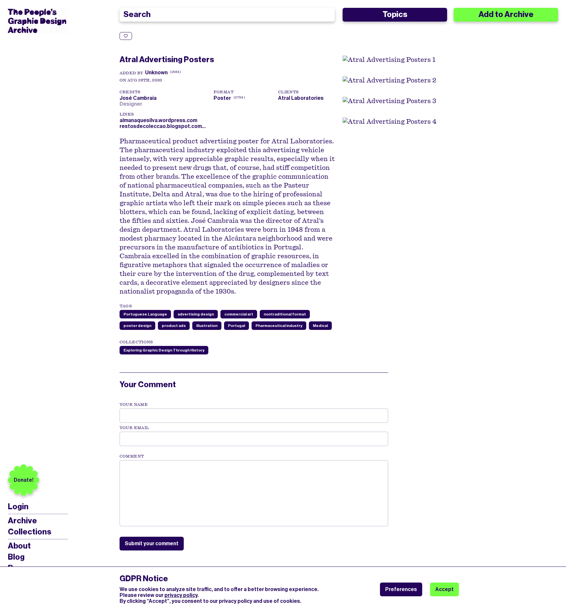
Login (18, 506)
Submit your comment (152, 543)
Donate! (23, 480)
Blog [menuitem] (16, 557)
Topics (395, 14)
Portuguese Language (145, 314)
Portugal (236, 325)
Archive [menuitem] (22, 520)
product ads (174, 325)
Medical (320, 325)
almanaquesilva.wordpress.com (158, 120)
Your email (134, 428)
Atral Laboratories (301, 98)
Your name (134, 404)
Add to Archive (506, 14)
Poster (222, 98)
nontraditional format (285, 314)
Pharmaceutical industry (278, 325)
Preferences (401, 589)
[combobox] (227, 15)
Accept (444, 589)
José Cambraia (139, 98)
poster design (137, 325)
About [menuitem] (19, 545)
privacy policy (181, 595)
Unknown (156, 72)
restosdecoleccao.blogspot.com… (163, 126)
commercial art (238, 314)
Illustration (206, 325)
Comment (132, 456)
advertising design (196, 314)
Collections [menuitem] (29, 531)
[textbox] (254, 493)
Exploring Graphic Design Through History (163, 350)
